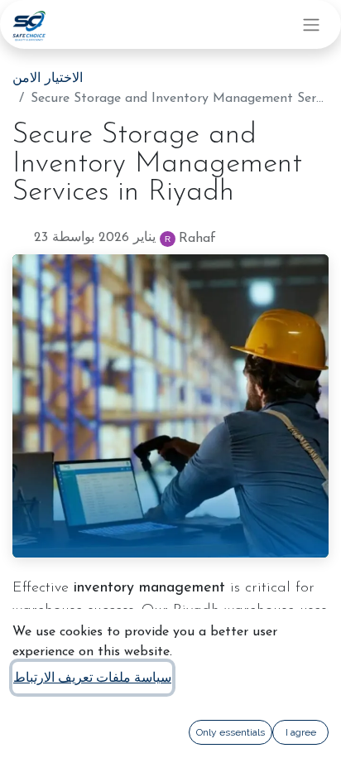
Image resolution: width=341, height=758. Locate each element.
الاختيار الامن (47, 78)
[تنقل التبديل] (311, 24)
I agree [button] (301, 732)
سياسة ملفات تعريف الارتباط (92, 677)
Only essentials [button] (230, 732)
